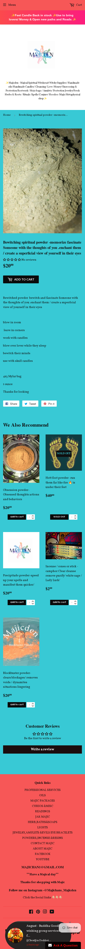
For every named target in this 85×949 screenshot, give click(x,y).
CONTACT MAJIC (42, 843)
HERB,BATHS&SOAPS (42, 822)
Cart (79, 5)
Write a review (42, 749)
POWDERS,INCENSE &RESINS (42, 838)
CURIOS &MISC (42, 806)
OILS (42, 795)
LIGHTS (42, 828)
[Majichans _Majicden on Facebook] (31, 912)
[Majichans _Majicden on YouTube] (52, 912)
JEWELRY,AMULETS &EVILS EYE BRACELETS (43, 833)
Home (7, 115)
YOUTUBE (42, 859)
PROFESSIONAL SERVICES (43, 790)
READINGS (42, 812)
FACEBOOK (42, 854)
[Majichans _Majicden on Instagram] (45, 912)
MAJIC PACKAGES (42, 801)
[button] (12, 260)
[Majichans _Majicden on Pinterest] (38, 912)
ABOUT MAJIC (42, 849)
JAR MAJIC (42, 817)
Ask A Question (65, 945)
